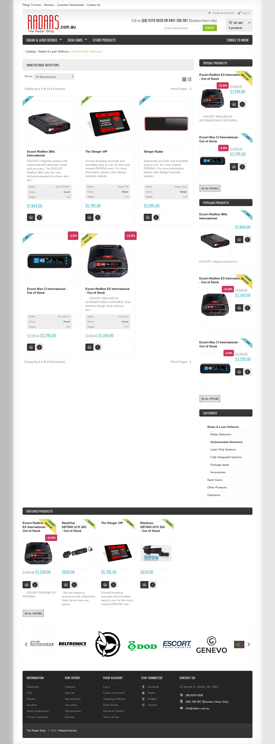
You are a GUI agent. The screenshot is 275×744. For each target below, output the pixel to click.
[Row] (189, 79)
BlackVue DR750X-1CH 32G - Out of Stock (74, 526)
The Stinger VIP (96, 151)
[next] (249, 644)
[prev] (26, 644)
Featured (70, 686)
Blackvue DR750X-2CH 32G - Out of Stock (152, 526)
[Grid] (184, 79)
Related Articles (68, 730)
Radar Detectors (220, 434)
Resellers (32, 704)
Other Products (104, 40)
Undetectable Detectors (87, 51)
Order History (111, 704)
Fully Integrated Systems (226, 457)
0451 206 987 (178, 20)
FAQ (29, 692)
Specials (70, 692)
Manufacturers (73, 711)
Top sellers (71, 704)
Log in (106, 686)
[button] (210, 28)
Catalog (30, 51)
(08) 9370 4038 (152, 20)
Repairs (31, 698)
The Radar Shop (36, 730)
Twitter (151, 692)
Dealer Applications (38, 711)
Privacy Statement (37, 717)
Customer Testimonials (70, 4)
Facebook (153, 686)
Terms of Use (111, 717)
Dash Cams (73, 40)
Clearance (213, 495)
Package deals (219, 464)
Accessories (218, 472)
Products (39, 511)
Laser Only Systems (223, 449)
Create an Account (114, 692)
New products (73, 698)
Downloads (33, 686)
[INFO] (248, 239)
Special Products (215, 62)
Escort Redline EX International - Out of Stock (35, 526)
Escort (67, 192)
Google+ (152, 698)
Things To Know (31, 4)
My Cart (238, 22)
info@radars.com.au (197, 708)
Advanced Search (113, 711)
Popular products (216, 202)
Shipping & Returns (114, 698)
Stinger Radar (153, 151)
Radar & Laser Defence (40, 40)
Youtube (152, 704)
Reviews (49, 4)
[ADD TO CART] (239, 239)
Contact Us (93, 4)
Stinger (125, 192)
